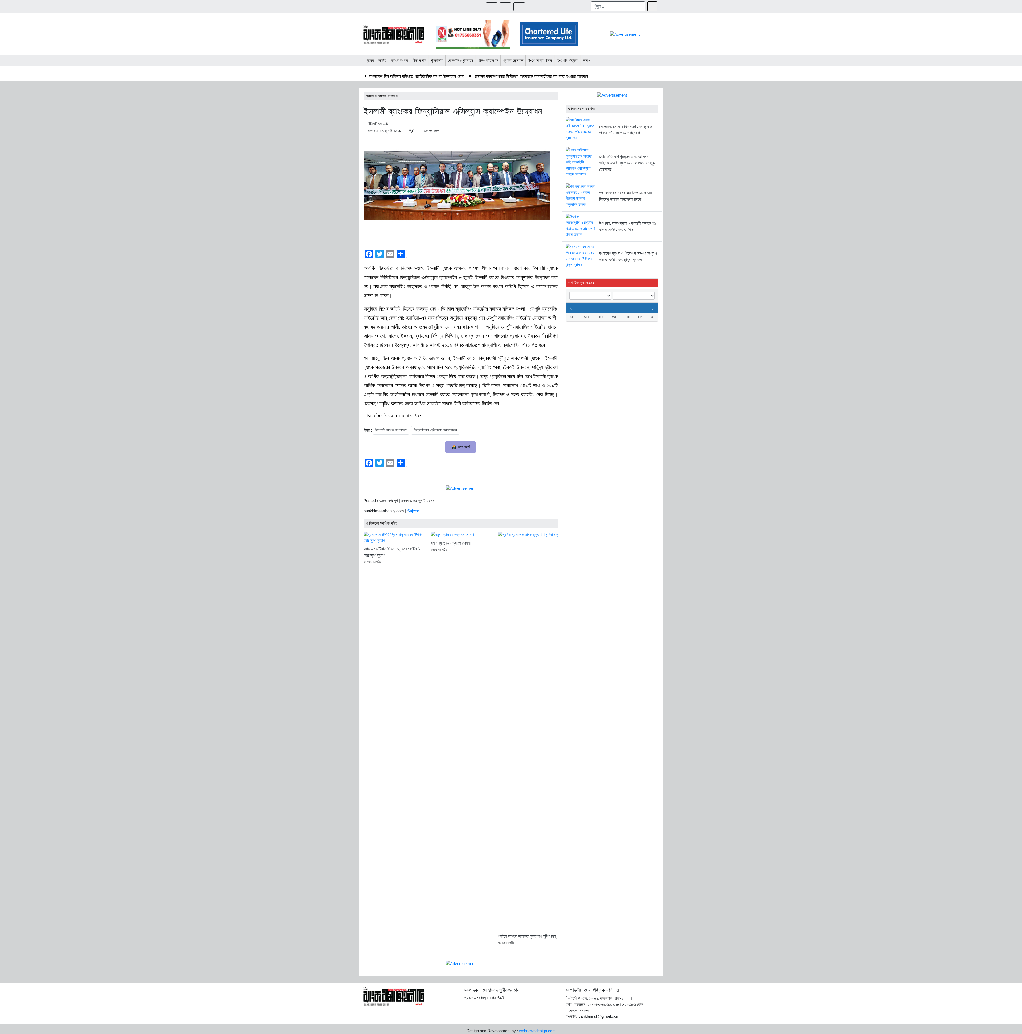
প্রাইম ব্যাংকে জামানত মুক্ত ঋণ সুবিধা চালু (527, 936)
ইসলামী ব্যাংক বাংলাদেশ (391, 430)
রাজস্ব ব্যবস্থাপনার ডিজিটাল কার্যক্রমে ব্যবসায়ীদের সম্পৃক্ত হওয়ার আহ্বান (531, 76)
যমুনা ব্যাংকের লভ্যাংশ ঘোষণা (451, 543)
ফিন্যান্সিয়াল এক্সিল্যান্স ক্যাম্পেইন (435, 430)
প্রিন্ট (411, 131)
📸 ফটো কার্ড (460, 447)
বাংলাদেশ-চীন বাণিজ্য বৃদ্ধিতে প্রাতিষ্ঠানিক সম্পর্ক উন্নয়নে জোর (416, 76)
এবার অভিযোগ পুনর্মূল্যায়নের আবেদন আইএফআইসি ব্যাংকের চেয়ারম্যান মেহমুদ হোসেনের (627, 163)
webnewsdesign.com (537, 1030)
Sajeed (413, 511)
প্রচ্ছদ (370, 96)
